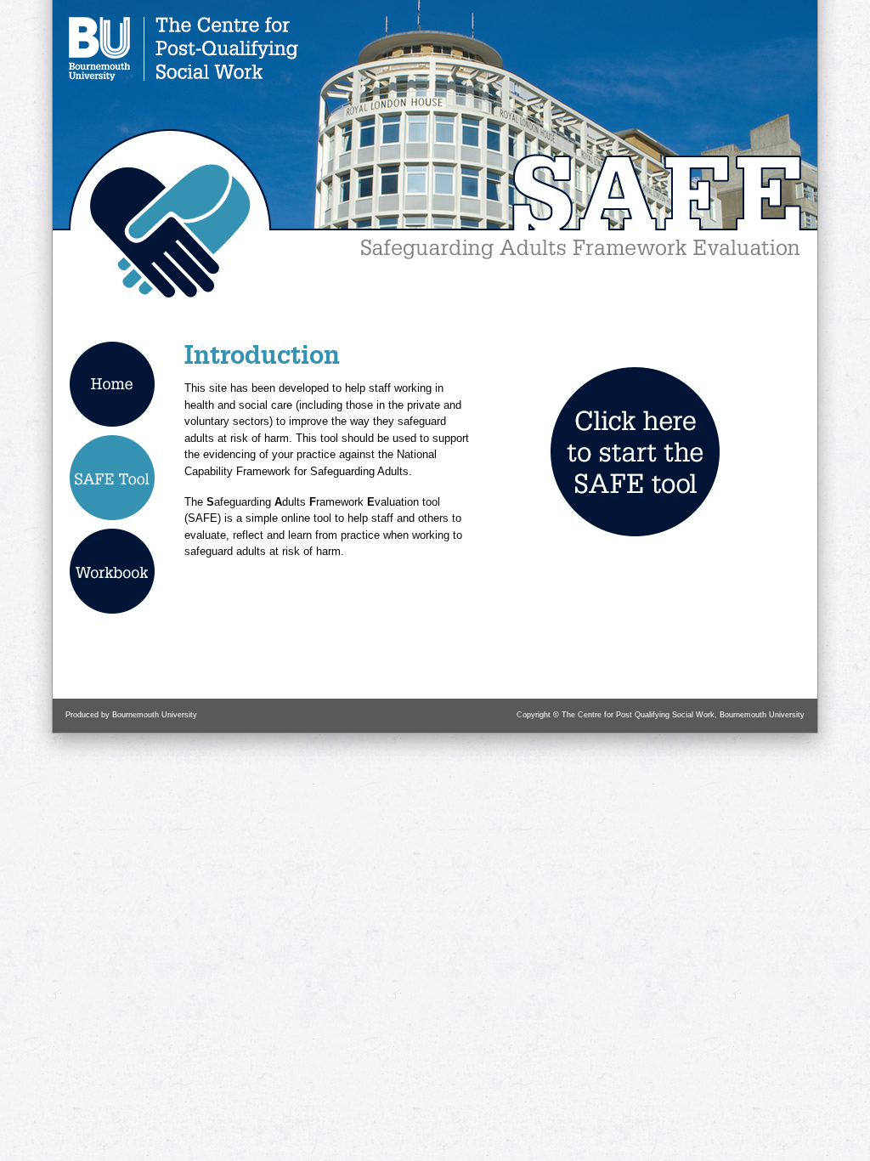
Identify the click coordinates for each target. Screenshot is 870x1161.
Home (112, 358)
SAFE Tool (112, 451)
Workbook (112, 545)
